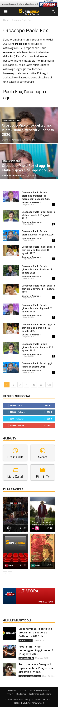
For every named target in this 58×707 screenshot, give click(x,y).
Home (6, 20)
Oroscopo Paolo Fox (11, 121)
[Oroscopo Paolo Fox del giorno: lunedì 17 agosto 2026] (11, 235)
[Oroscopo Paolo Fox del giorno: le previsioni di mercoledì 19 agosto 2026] (11, 196)
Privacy (10, 694)
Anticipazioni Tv (26, 658)
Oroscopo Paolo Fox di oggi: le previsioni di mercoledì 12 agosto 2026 (38, 327)
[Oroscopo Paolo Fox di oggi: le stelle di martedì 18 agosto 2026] (11, 216)
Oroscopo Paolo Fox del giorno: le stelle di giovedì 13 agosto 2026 (37, 308)
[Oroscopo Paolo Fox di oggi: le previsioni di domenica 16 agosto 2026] (11, 250)
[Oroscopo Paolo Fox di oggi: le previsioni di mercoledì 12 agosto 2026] (11, 328)
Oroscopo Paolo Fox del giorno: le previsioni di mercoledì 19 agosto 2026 (36, 195)
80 (41, 384)
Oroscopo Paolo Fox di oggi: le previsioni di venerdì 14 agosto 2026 (38, 288)
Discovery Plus (25, 640)
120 (49, 384)
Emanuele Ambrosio (11, 140)
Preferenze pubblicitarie (40, 694)
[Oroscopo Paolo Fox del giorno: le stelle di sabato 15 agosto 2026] (11, 270)
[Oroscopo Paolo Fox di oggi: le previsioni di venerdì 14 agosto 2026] (11, 289)
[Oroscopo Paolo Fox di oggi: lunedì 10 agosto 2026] (11, 367)
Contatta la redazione (39, 690)
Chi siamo (11, 690)
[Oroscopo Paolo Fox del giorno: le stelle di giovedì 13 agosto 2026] (11, 309)
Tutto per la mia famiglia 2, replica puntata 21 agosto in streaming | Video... (36, 668)
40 (34, 384)
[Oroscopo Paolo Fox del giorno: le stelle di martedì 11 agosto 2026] (11, 348)
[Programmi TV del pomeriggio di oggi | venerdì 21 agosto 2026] (9, 651)
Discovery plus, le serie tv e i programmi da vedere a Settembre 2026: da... (36, 632)
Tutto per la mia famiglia (29, 676)
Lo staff (22, 690)
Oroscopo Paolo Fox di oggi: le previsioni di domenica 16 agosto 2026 (38, 250)
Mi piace (48, 405)
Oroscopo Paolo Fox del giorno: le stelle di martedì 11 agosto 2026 (37, 347)
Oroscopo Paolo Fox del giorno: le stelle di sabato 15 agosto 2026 (37, 269)
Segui (50, 412)
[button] (53, 11)
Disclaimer (21, 694)
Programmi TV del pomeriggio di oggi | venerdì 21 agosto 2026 (36, 650)
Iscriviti (48, 425)
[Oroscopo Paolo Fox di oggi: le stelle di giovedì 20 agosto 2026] (29, 169)
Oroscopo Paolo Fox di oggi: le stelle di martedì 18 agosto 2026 (38, 215)
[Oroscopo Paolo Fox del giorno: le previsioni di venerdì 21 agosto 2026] (29, 132)
